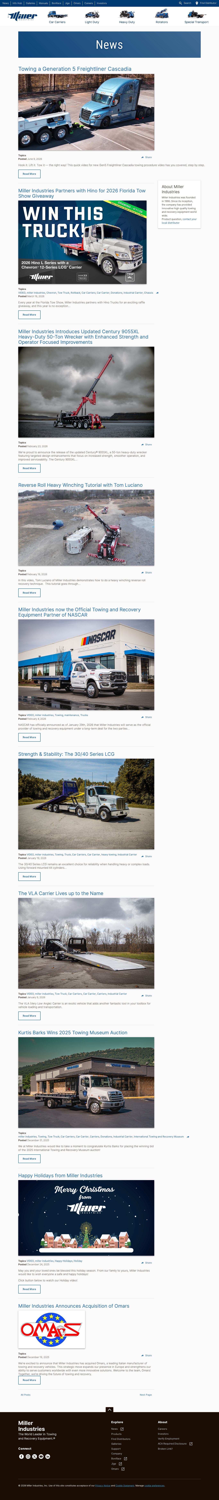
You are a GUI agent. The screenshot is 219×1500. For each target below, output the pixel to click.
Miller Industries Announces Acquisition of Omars (73, 1306)
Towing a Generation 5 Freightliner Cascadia (74, 68)
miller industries (36, 292)
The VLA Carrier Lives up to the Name (60, 893)
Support (116, 1448)
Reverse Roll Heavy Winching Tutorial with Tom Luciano (80, 485)
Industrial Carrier (133, 292)
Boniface (56, 3)
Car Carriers (89, 292)
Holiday (78, 1260)
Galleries (30, 3)
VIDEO (21, 292)
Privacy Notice (102, 1485)
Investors (102, 3)
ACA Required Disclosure (175, 1444)
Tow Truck (63, 292)
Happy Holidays (63, 1260)
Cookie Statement (125, 1485)
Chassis (148, 292)
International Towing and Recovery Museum (159, 1136)
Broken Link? (165, 1448)
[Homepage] (23, 16)
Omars (77, 3)
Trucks (84, 715)
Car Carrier (103, 292)
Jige (67, 3)
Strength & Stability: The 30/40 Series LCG (66, 754)
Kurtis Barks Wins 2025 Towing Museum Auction (72, 1032)
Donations (116, 292)
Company (116, 1453)
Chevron (51, 292)
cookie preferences (154, 1485)
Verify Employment (168, 1438)
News (6, 3)
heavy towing (108, 854)
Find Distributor (205, 3)
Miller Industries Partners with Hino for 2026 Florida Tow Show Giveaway (82, 193)
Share (146, 157)
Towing (59, 715)
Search (185, 3)
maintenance (71, 715)
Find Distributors (120, 1438)
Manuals (43, 3)
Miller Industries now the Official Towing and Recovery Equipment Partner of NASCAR (79, 612)
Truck (67, 854)
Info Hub (17, 3)
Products (116, 1434)
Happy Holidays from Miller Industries (60, 1175)
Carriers (101, 993)
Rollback (75, 292)
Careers (88, 3)
